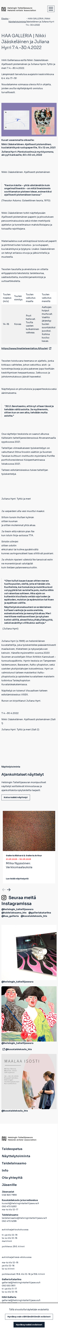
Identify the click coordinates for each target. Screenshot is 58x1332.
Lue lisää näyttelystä (17, 878)
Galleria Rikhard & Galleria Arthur (24, 855)
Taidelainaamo (14, 1163)
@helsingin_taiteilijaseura (17, 909)
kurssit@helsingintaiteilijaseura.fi (20, 1203)
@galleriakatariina (39, 912)
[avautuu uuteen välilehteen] (3, 1049)
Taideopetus (12, 1149)
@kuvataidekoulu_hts (34, 916)
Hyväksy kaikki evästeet (29, 1324)
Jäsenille (9, 1185)
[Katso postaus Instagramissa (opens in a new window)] (29, 952)
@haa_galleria (10, 916)
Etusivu (4, 18)
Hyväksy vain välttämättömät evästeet (29, 1316)
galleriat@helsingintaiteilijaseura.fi (21, 1282)
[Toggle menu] (50, 9)
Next (8, 889)
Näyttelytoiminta (17, 21)
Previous (3, 889)
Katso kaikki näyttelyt (16, 797)
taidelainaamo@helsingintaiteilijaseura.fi (24, 1218)
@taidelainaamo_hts (13, 912)
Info (5, 1170)
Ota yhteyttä (12, 1178)
